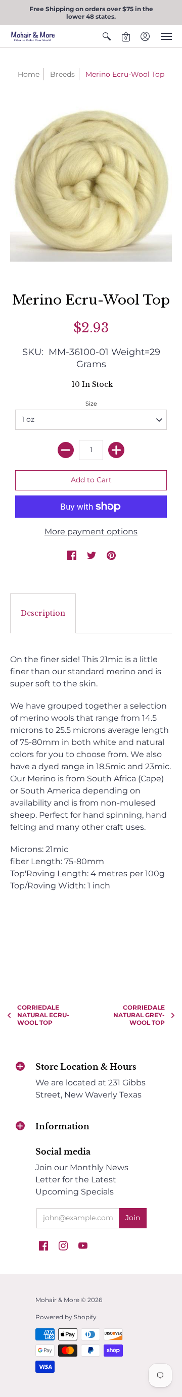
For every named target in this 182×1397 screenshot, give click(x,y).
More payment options (91, 531)
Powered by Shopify (66, 1317)
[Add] (116, 450)
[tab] (43, 613)
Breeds (62, 74)
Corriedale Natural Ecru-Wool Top (43, 1015)
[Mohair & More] (33, 36)
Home (28, 74)
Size (91, 403)
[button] (106, 36)
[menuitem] (106, 36)
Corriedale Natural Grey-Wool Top (139, 1015)
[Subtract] (66, 450)
